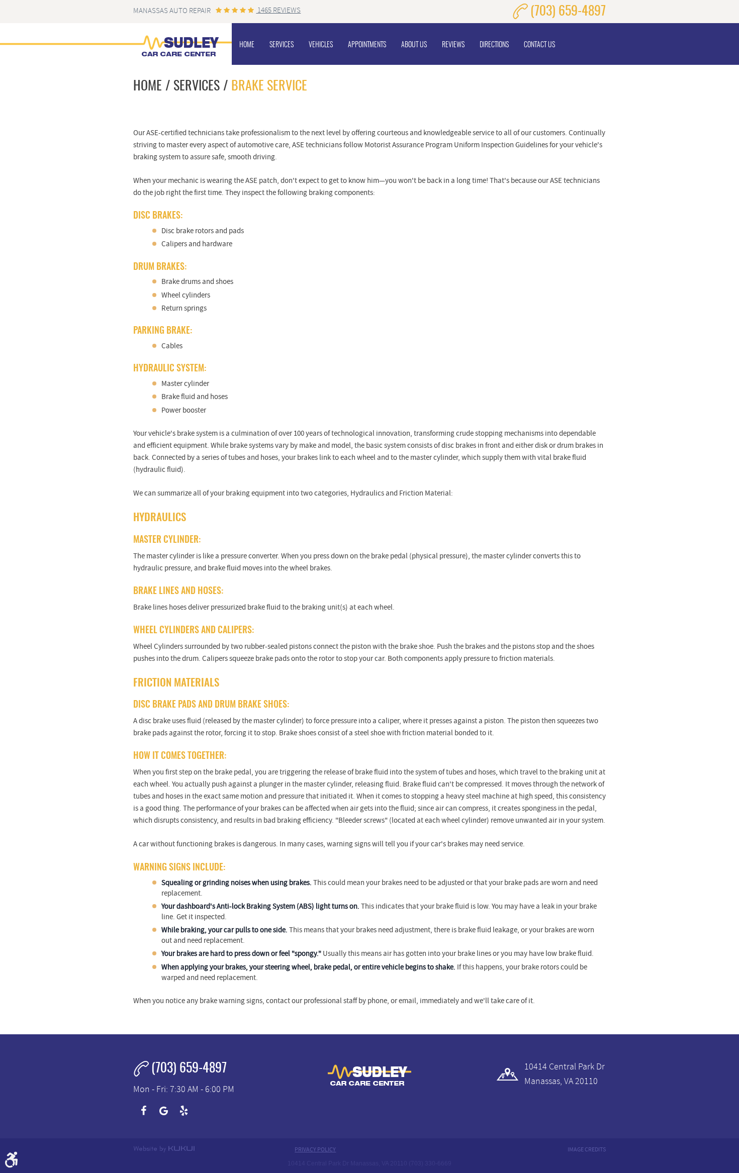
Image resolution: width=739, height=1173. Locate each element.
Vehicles (321, 45)
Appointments (367, 45)
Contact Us (539, 45)
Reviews (453, 45)
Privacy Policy (315, 1149)
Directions (494, 45)
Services (281, 45)
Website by (164, 1148)
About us (414, 45)
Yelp (183, 1111)
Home (246, 45)
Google (163, 1111)
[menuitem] (247, 44)
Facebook (143, 1111)
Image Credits (587, 1149)
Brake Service (269, 86)
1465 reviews (278, 10)
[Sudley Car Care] (179, 43)
